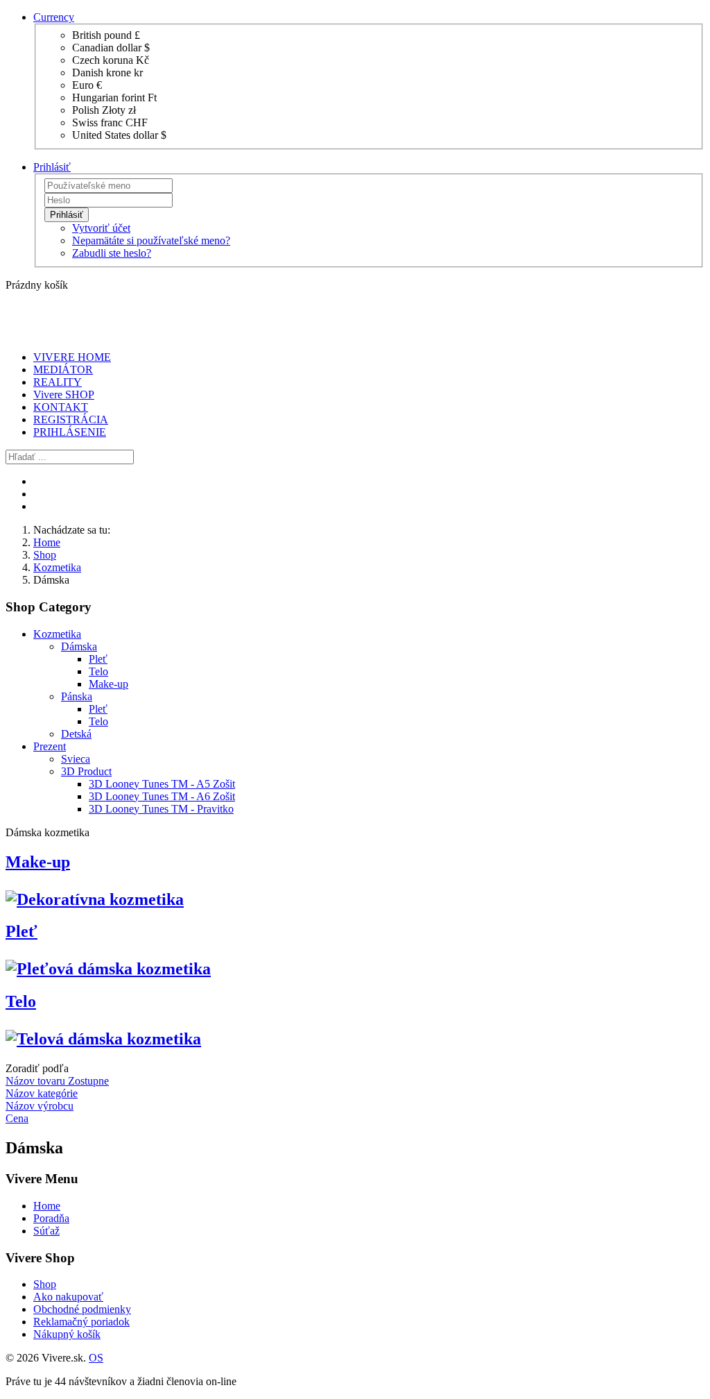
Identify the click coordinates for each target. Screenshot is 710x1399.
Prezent (49, 746)
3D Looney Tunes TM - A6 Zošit (162, 796)
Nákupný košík (67, 1334)
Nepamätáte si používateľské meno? (151, 240)
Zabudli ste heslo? (111, 253)
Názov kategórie (42, 1093)
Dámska (79, 646)
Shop (44, 555)
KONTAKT (60, 407)
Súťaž (46, 1231)
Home (46, 542)
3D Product (86, 771)
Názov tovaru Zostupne (57, 1081)
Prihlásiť (66, 215)
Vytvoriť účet (101, 228)
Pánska (76, 696)
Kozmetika (57, 567)
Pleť (98, 659)
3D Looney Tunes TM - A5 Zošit (162, 784)
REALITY (57, 382)
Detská (76, 734)
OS (96, 1358)
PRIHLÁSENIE (69, 432)
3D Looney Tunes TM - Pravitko (161, 809)
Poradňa (51, 1218)
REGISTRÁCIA (70, 419)
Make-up (108, 684)
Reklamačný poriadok (81, 1322)
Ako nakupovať (68, 1297)
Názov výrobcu (39, 1106)
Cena (17, 1118)
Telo (98, 671)
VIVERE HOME (72, 357)
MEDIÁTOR (63, 369)
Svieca (75, 759)
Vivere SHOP (63, 394)
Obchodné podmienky (82, 1309)
